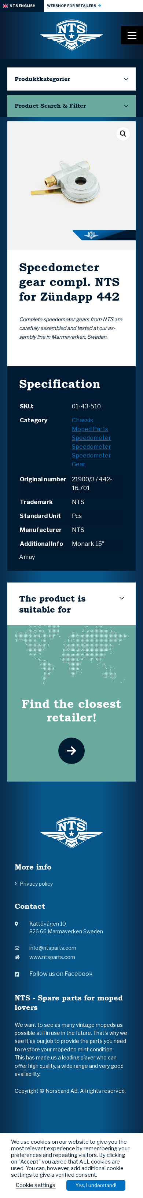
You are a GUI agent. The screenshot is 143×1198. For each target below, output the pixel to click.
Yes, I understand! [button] (96, 1185)
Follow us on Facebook (61, 973)
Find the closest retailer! (71, 710)
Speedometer (91, 437)
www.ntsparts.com (52, 957)
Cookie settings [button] (35, 1185)
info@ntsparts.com (52, 948)
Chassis (82, 420)
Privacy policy (36, 884)
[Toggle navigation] (132, 35)
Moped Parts (90, 429)
